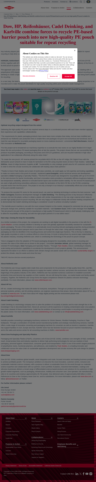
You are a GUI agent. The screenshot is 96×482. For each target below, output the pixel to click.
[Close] (75, 50)
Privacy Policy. (44, 70)
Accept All (68, 76)
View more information (29, 75)
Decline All (54, 76)
